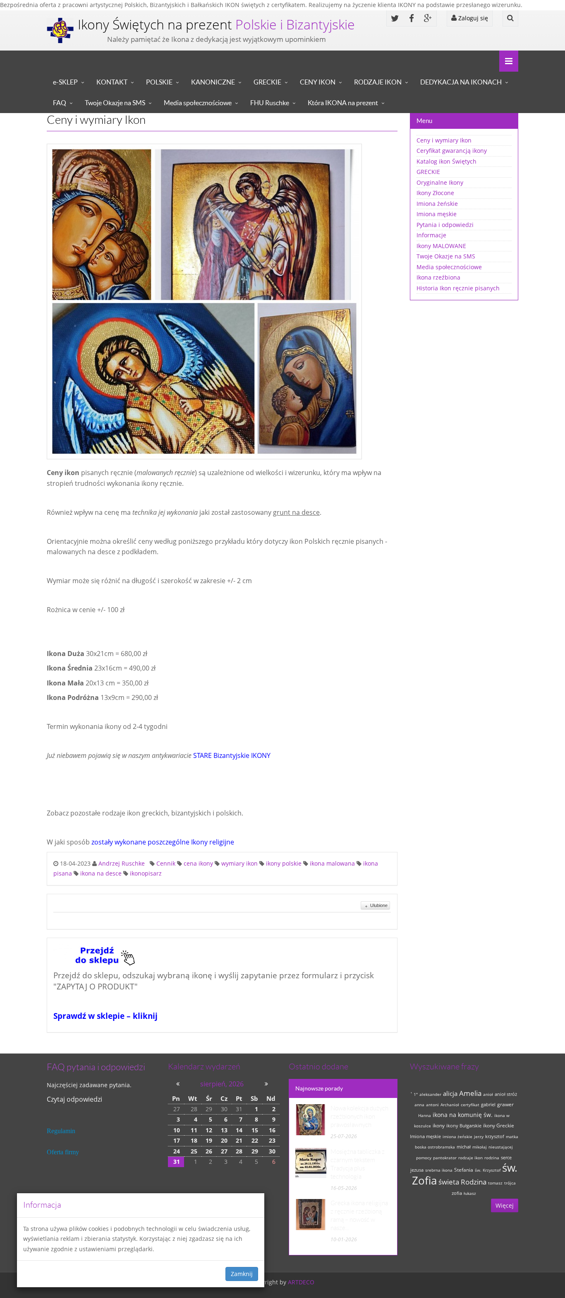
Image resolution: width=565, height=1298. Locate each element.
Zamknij (242, 1274)
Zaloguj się (472, 18)
